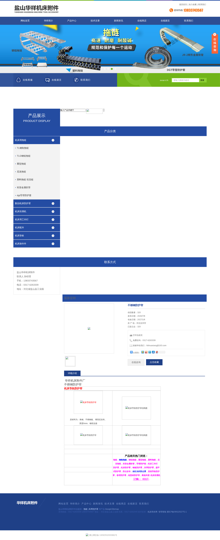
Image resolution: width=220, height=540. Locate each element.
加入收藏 (192, 4)
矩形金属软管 (23, 187)
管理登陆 (162, 512)
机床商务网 (152, 512)
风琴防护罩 (93, 509)
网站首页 (25, 20)
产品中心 (71, 20)
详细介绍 (72, 373)
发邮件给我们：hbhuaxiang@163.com (149, 345)
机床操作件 (20, 243)
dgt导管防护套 (24, 195)
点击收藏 (154, 362)
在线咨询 (136, 362)
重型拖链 (21, 163)
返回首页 (183, 4)
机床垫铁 (19, 235)
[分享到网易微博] (156, 352)
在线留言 (165, 20)
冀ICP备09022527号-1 (177, 512)
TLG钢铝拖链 (23, 156)
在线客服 (28, 80)
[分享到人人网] (153, 352)
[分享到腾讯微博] (149, 352)
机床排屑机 (20, 211)
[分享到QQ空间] (142, 352)
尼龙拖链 (21, 171)
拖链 (85, 509)
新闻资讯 (118, 20)
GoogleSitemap (112, 509)
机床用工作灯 (22, 219)
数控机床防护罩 (23, 203)
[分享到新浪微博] (146, 352)
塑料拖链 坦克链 (25, 179)
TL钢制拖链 (23, 148)
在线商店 (141, 20)
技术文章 (95, 20)
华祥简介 (48, 20)
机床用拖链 (20, 140)
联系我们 (202, 4)
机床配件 (19, 227)
